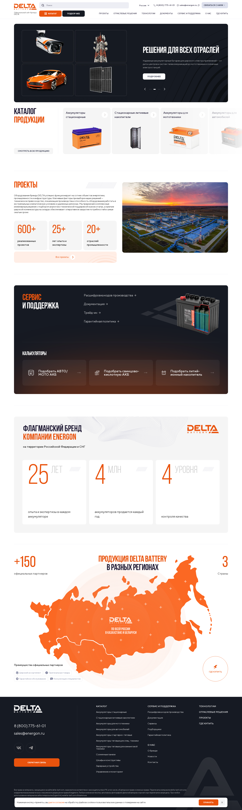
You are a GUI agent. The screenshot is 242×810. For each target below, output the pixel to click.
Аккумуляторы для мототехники (112, 723)
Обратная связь (36, 762)
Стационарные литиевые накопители (115, 718)
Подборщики (154, 729)
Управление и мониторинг (109, 772)
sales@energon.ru (188, 5)
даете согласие (56, 802)
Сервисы (152, 723)
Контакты (153, 762)
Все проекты (62, 257)
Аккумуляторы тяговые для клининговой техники (117, 747)
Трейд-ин (90, 312)
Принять (208, 802)
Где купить (222, 13)
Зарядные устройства (107, 766)
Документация (94, 303)
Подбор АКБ (73, 14)
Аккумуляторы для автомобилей (112, 729)
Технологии (148, 13)
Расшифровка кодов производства (108, 295)
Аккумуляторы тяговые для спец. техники (117, 741)
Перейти (190, 82)
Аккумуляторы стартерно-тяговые (114, 735)
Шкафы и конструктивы (108, 760)
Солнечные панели (106, 754)
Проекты (104, 13)
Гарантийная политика (100, 321)
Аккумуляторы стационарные (111, 712)
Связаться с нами (213, 5)
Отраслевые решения (125, 13)
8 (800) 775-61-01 (30, 726)
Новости (152, 756)
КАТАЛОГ (52, 14)
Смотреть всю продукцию (33, 151)
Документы (166, 13)
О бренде (152, 751)
